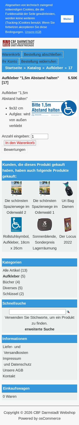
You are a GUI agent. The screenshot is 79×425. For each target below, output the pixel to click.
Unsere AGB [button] (33, 32)
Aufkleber (54, 68)
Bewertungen (14, 150)
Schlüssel (10, 294)
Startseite (13, 68)
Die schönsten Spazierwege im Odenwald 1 (45, 206)
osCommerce (50, 418)
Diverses (10, 288)
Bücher (8, 282)
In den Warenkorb (20, 143)
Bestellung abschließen (42, 54)
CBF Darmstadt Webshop (54, 413)
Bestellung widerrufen (38, 61)
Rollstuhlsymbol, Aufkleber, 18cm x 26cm (16, 242)
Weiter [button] (67, 18)
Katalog (34, 68)
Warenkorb (11, 54)
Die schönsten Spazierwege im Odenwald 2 (16, 206)
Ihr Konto (9, 61)
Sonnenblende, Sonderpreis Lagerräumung (45, 242)
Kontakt (9, 376)
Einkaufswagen (16, 388)
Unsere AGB (13, 370)
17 (70, 68)
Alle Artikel (11, 270)
